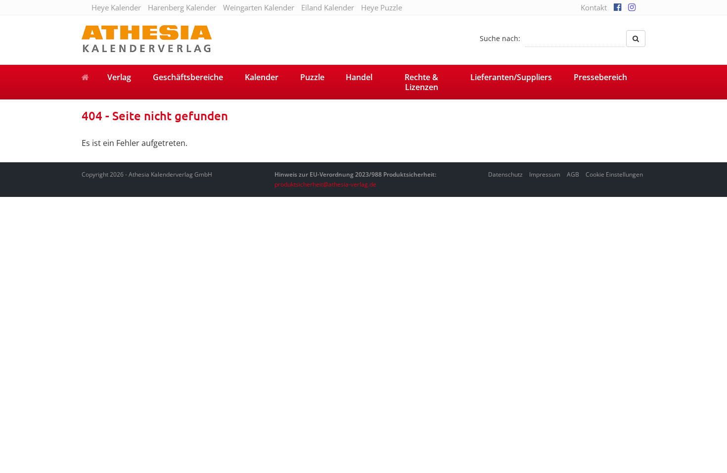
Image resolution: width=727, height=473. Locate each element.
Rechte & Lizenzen (421, 82)
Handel (359, 77)
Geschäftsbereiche (188, 77)
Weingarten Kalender (258, 7)
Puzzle (312, 77)
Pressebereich (600, 77)
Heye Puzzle (381, 7)
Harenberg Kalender (182, 7)
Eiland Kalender (327, 7)
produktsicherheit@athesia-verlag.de (325, 184)
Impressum (544, 174)
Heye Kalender (116, 7)
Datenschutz (505, 174)
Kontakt (594, 7)
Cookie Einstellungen (614, 174)
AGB (573, 174)
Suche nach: (500, 38)
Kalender (261, 77)
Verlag (119, 77)
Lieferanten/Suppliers (511, 77)
